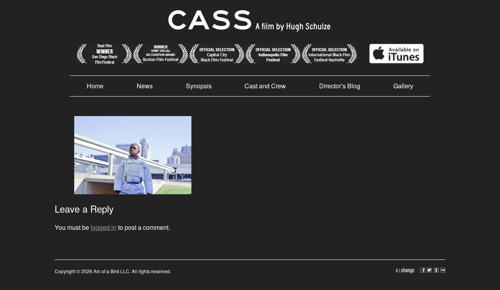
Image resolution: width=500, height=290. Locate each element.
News (145, 85)
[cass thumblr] (437, 271)
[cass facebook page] (423, 271)
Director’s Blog (339, 85)
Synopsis (199, 85)
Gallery (403, 85)
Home (95, 85)
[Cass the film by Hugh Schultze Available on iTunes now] (390, 61)
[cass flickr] (443, 271)
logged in (103, 227)
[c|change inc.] (408, 271)
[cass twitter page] (430, 271)
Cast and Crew (265, 85)
